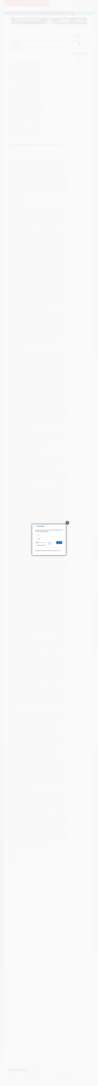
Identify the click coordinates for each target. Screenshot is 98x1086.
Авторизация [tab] (40, 526)
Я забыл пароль (50, 543)
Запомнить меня (41, 542)
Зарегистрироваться (41, 545)
